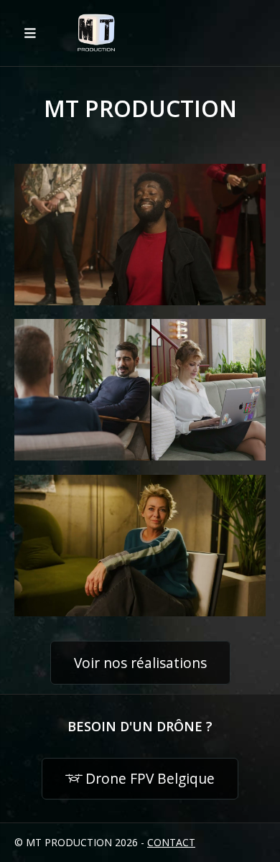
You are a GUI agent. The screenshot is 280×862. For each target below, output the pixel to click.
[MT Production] (96, 33)
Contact (171, 842)
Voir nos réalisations (140, 662)
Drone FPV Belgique (150, 778)
